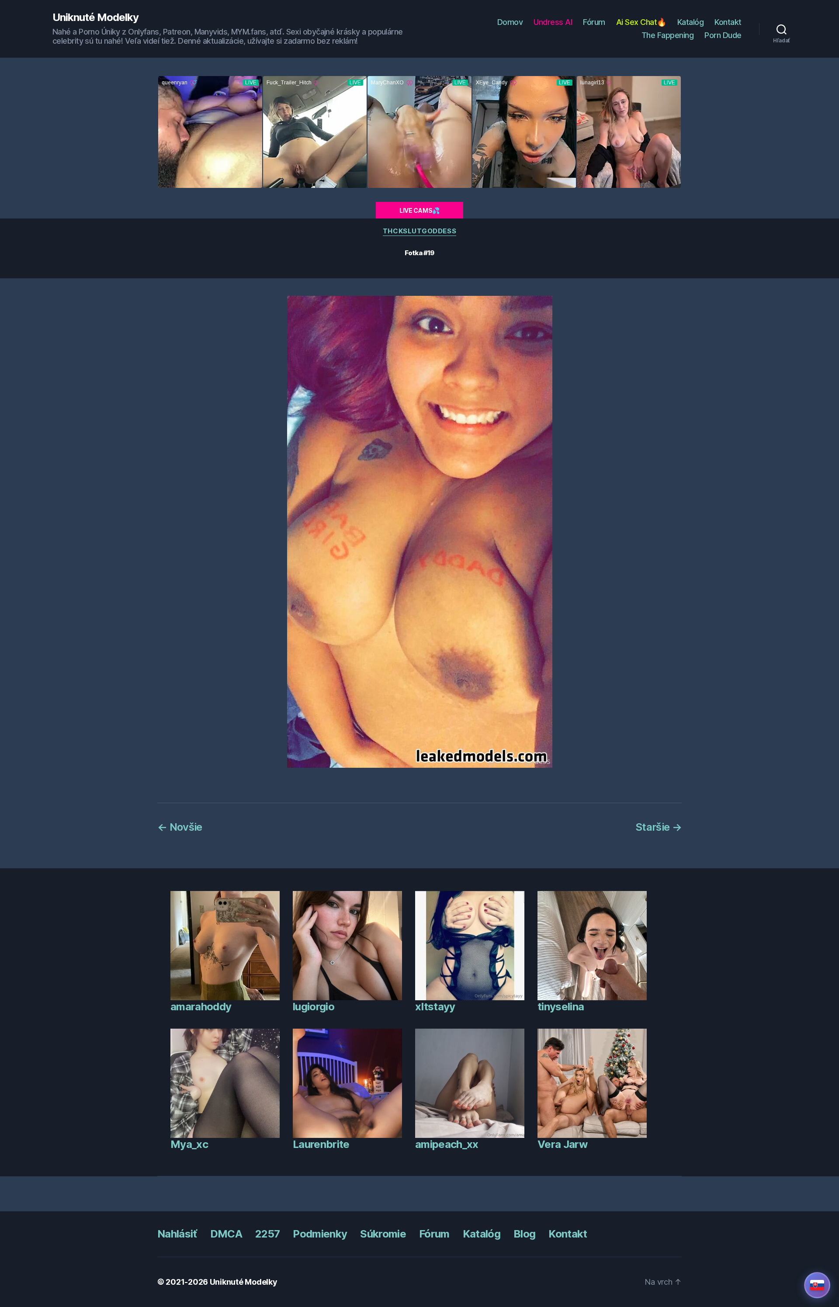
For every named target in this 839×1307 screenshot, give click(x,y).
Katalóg (690, 22)
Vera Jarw (562, 1144)
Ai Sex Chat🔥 (641, 22)
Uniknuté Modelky (95, 17)
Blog (524, 1233)
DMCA (226, 1233)
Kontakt (728, 22)
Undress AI (553, 22)
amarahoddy (200, 1006)
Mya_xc (189, 1144)
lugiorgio (313, 1006)
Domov (510, 22)
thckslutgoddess (419, 231)
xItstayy (435, 1006)
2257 (267, 1233)
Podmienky (320, 1233)
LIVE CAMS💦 (419, 210)
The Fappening (667, 35)
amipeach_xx (446, 1144)
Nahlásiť (177, 1233)
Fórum (594, 22)
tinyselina (560, 1006)
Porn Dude (723, 35)
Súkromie (383, 1233)
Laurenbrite (321, 1144)
